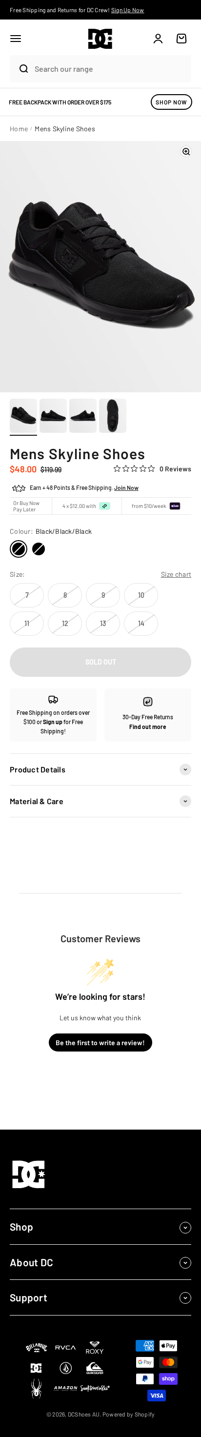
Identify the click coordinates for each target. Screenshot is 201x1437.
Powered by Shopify (128, 1414)
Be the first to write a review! (100, 1042)
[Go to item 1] (23, 417)
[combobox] (110, 69)
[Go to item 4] (112, 417)
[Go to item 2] (53, 417)
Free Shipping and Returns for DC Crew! (77, 9)
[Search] (20, 69)
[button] (15, 38)
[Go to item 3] (83, 417)
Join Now (126, 487)
